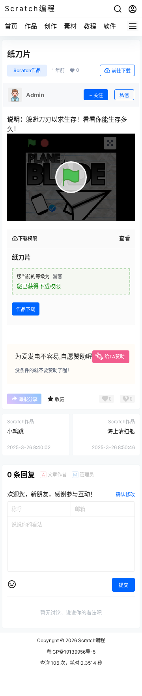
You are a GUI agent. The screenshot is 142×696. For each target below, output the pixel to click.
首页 (11, 26)
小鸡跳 (15, 431)
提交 (123, 585)
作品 (30, 26)
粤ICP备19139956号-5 (71, 652)
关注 (98, 95)
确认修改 (125, 494)
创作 (50, 26)
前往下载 (121, 71)
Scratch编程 (91, 640)
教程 (90, 26)
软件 (109, 26)
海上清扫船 (121, 431)
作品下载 (25, 309)
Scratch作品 (27, 70)
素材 (70, 26)
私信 (124, 95)
